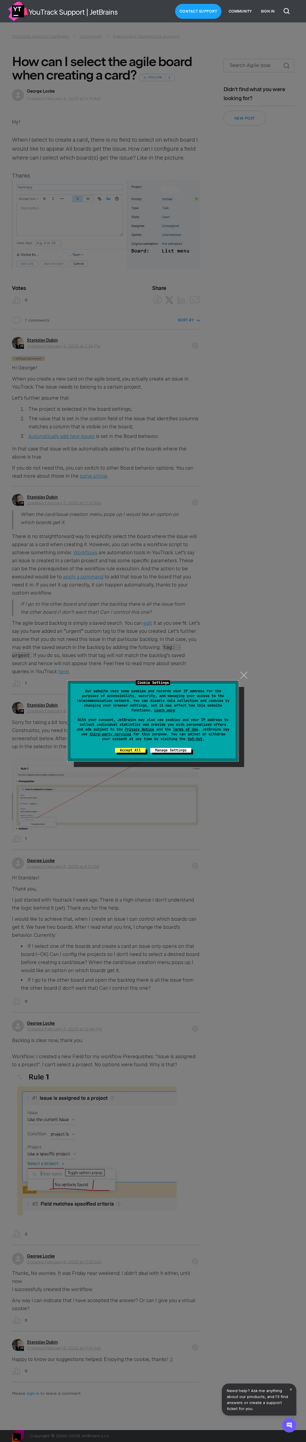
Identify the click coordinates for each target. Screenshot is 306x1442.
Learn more (164, 710)
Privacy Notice (139, 729)
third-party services (110, 734)
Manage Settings (170, 750)
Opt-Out (195, 739)
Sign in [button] (268, 11)
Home (18, 11)
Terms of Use (185, 729)
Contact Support (198, 11)
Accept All (130, 750)
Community (240, 11)
